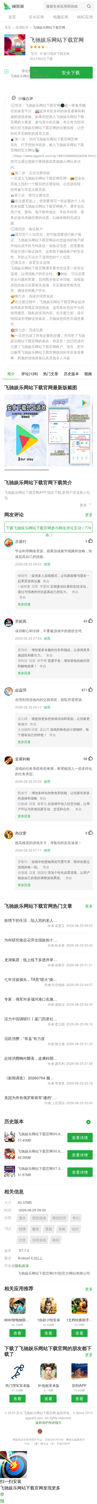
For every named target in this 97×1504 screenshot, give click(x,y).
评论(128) (29, 373)
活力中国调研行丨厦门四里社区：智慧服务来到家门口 (30, 1018)
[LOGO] (14, 6)
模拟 (55, 1239)
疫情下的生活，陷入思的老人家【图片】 (30, 920)
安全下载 (71, 72)
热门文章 (50, 373)
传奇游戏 (39, 1239)
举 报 (2, 1497)
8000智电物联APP (17, 1319)
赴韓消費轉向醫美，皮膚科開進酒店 (30, 1058)
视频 (88, 373)
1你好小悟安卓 (48, 1319)
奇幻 (75, 1217)
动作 (75, 1228)
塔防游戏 (39, 1217)
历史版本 (71, 373)
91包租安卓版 (48, 1385)
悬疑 (48, 1228)
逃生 (22, 1217)
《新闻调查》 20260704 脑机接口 (30, 1077)
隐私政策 (22, 1265)
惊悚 (22, 1228)
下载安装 (63, 53)
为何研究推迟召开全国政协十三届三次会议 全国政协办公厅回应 (30, 940)
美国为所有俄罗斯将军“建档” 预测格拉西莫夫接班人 (30, 1097)
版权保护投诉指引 (48, 1422)
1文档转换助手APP (79, 1319)
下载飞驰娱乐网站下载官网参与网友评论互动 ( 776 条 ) (48, 529)
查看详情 (80, 1137)
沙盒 (22, 1239)
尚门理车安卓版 (17, 1385)
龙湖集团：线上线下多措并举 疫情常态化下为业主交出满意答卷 (30, 959)
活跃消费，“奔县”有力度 (24, 1038)
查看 (17, 1333)
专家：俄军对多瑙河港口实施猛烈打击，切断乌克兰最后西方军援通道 (30, 999)
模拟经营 (59, 1217)
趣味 (35, 1228)
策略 (61, 1228)
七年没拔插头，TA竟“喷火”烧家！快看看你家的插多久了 (30, 979)
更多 (89, 515)
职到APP (79, 1385)
